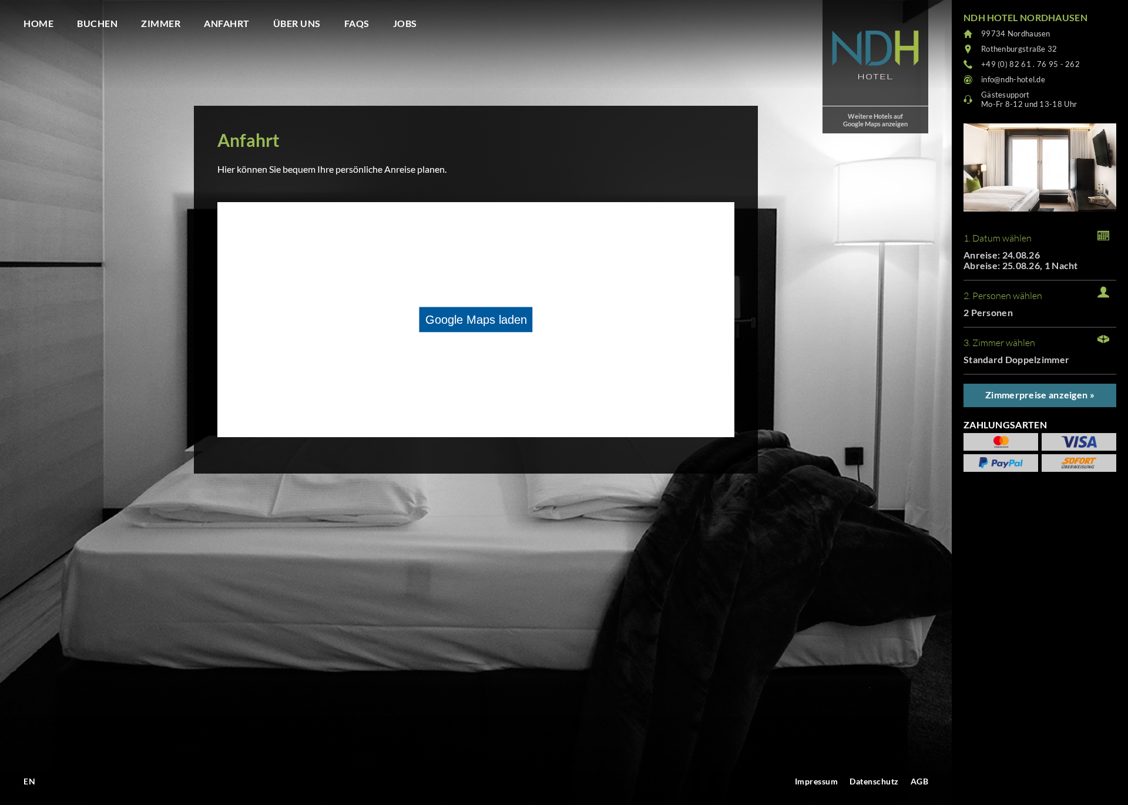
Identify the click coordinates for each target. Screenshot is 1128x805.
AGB (920, 781)
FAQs (357, 23)
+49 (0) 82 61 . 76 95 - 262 (1030, 64)
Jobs (405, 23)
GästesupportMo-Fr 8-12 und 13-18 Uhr (1029, 99)
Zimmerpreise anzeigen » (1040, 394)
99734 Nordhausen (1015, 33)
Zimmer (160, 23)
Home (38, 23)
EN (29, 781)
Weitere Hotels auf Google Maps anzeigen (875, 120)
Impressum (816, 781)
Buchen (97, 23)
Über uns (297, 23)
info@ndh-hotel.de (1013, 79)
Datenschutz (874, 781)
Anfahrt (227, 23)
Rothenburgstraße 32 (1019, 48)
